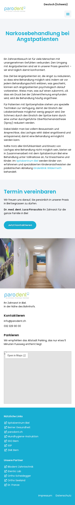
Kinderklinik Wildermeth (47, 168)
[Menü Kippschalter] (67, 13)
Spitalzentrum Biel (27, 161)
